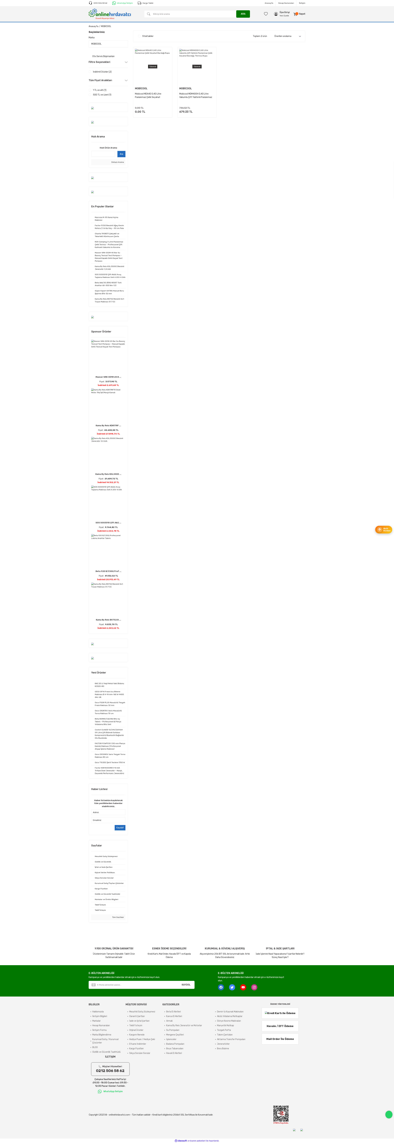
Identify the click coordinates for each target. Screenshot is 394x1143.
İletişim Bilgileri (99, 1016)
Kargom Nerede (137, 1034)
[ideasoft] (181, 1140)
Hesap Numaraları (286, 3)
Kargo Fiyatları (136, 1048)
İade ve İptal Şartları (139, 1021)
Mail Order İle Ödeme (280, 1038)
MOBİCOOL (106, 26)
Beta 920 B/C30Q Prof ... (108, 571)
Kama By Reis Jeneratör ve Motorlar (184, 1025)
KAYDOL (186, 984)
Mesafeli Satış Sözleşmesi (142, 1011)
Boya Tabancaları (174, 1048)
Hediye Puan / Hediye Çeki (142, 1039)
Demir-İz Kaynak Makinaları (230, 1011)
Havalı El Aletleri (174, 1053)
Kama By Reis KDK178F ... (108, 425)
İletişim (302, 3)
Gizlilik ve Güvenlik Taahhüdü (106, 1052)
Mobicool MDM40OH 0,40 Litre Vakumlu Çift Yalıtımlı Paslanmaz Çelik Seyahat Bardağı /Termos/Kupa (195, 96)
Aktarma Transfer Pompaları (231, 1039)
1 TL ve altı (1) (99, 90)
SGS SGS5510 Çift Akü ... (108, 522)
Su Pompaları (172, 1030)
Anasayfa (269, 3)
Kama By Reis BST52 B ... (108, 620)
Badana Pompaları (175, 1044)
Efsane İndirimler (137, 1044)
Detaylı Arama (117, 162)
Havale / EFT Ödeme (280, 1026)
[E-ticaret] (197, 1140)
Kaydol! (120, 827)
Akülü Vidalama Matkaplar (229, 1016)
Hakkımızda (98, 1011)
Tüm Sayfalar (118, 917)
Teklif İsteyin (135, 1025)
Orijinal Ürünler (136, 1030)
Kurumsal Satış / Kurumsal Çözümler (105, 1041)
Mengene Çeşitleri (175, 1034)
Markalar (96, 1021)
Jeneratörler (223, 1044)
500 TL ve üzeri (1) (102, 94)
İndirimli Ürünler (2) (102, 72)
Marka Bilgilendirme (101, 1034)
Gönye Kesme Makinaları (229, 1021)
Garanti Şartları (137, 1016)
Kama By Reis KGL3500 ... (108, 474)
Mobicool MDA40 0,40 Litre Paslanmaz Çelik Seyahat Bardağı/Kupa (148, 96)
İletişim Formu (99, 1030)
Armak (169, 1021)
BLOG (95, 1047)
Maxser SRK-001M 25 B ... (108, 377)
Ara (121, 154)
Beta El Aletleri (173, 1011)
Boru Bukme (223, 1048)
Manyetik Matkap (225, 1025)
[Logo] (110, 14)
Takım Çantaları (225, 1034)
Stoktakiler (147, 36)
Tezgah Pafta (224, 1030)
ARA (243, 14)
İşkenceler (171, 1039)
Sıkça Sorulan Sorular (139, 1053)
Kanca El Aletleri (174, 1016)
